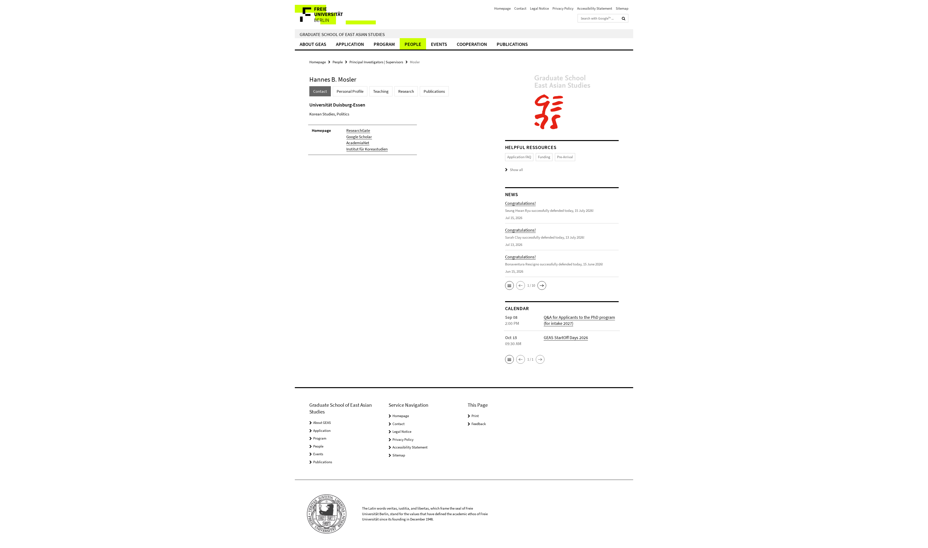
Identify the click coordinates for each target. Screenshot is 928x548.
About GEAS (313, 44)
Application (350, 44)
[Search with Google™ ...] (623, 18)
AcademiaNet (357, 142)
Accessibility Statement (594, 8)
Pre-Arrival (565, 157)
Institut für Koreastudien (367, 149)
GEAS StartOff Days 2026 (566, 337)
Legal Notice (539, 8)
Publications (512, 44)
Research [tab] (406, 91)
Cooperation (472, 44)
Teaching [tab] (381, 91)
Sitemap (622, 8)
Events (439, 44)
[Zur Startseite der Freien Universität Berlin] (335, 14)
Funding (544, 157)
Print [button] (475, 415)
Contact (520, 8)
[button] (509, 285)
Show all (516, 169)
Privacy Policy (562, 8)
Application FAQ (519, 157)
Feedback (478, 423)
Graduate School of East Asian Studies (342, 34)
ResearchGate (358, 130)
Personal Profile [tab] (350, 91)
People (413, 44)
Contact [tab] (320, 91)
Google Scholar (359, 136)
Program (384, 44)
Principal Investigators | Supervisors (376, 62)
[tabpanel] (398, 130)
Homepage (502, 8)
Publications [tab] (434, 91)
